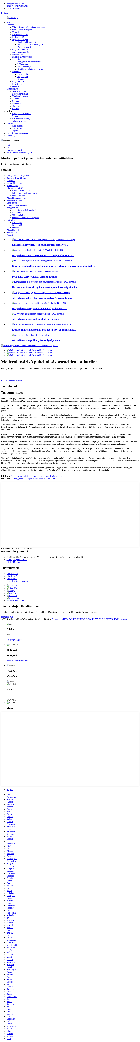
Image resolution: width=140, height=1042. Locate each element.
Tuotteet (10, 25)
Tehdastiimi (12, 578)
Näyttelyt (16, 99)
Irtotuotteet (16, 101)
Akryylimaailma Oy (15, 3)
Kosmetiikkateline (20, 34)
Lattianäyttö (23, 74)
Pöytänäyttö (23, 76)
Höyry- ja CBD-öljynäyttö (18, 176)
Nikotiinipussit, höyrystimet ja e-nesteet (29, 27)
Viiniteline (16, 32)
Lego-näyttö (17, 54)
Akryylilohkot (18, 81)
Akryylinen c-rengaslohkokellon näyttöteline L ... (39, 308)
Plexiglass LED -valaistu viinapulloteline (34, 276)
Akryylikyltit (17, 59)
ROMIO (72, 619)
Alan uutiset (17, 126)
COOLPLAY (92, 619)
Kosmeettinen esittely (21, 118)
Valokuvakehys (24, 66)
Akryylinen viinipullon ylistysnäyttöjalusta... (37, 340)
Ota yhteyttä (12, 136)
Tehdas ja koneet (19, 91)
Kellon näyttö (18, 37)
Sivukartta (56, 619)
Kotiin (9, 22)
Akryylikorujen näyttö (21, 49)
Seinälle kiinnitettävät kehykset (31, 69)
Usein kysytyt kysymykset (18, 133)
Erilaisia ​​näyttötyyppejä (22, 57)
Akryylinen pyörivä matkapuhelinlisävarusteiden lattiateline (36, 476)
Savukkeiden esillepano (22, 29)
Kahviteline (17, 84)
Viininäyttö (17, 116)
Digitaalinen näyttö (20, 39)
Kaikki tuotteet (120, 619)
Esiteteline (16, 71)
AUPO (65, 619)
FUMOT (81, 619)
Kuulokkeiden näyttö (27, 42)
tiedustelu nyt (7, 617)
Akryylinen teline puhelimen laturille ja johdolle (34, 479)
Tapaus (15, 131)
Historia (15, 108)
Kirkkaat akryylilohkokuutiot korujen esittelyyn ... (40, 244)
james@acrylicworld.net (17, 6)
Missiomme (17, 103)
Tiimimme (16, 106)
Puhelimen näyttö (25, 47)
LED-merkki (23, 64)
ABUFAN (108, 619)
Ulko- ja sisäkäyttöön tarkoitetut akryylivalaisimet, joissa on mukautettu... (53, 266)
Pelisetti (15, 86)
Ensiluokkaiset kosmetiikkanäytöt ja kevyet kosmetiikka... (44, 329)
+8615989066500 (14, 8)
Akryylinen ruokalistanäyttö (30, 62)
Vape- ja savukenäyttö (21, 113)
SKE (101, 619)
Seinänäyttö (23, 79)
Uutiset (10, 123)
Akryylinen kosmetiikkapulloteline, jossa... (36, 319)
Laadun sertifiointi (20, 94)
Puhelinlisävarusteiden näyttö (30, 44)
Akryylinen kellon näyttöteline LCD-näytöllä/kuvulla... (43, 255)
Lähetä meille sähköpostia (12, 380)
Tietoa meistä (12, 89)
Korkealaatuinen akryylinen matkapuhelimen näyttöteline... (45, 287)
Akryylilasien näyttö (21, 52)
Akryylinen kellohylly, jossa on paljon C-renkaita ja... (42, 297)
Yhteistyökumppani (20, 96)
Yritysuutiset (17, 128)
